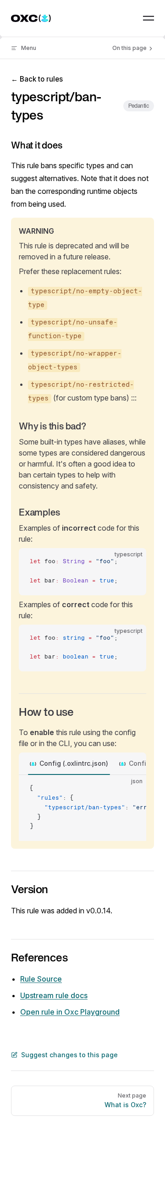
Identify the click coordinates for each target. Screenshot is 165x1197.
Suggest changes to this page (69, 1055)
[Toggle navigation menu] (148, 18)
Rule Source (41, 978)
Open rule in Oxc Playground (70, 1011)
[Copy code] (131, 563)
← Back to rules (37, 79)
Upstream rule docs (54, 995)
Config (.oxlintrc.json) (73, 763)
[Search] (127, 18)
